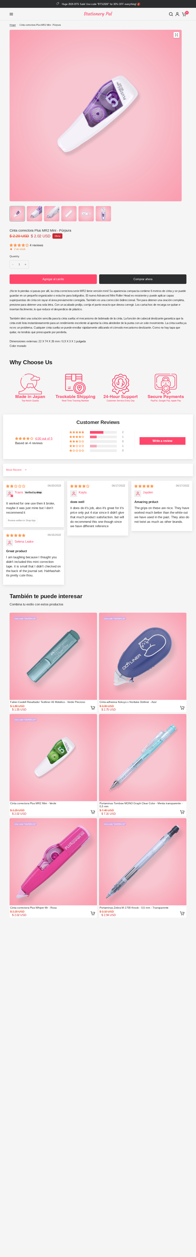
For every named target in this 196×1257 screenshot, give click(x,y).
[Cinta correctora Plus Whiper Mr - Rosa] (53, 861)
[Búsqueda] (171, 14)
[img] (15, 486)
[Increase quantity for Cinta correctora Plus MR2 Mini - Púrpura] (25, 264)
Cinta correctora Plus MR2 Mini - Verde (33, 803)
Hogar (13, 25)
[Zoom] (176, 35)
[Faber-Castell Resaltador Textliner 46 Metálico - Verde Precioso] (53, 656)
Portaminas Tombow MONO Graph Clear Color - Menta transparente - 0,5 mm (141, 805)
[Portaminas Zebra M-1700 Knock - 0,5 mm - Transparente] (142, 861)
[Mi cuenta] (177, 14)
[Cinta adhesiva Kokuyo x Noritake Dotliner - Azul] (142, 656)
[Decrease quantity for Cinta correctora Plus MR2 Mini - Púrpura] (13, 264)
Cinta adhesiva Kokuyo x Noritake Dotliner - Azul (128, 701)
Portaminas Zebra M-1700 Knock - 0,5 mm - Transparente (134, 907)
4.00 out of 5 (43, 438)
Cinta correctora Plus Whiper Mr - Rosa (33, 907)
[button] (20, 245)
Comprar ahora (142, 279)
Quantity (14, 256)
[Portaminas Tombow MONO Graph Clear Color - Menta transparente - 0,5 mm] (142, 757)
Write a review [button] (162, 440)
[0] (183, 14)
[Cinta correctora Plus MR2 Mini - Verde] (53, 757)
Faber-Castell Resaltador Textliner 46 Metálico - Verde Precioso (47, 701)
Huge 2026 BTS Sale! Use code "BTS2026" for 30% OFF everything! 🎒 (101, 4)
